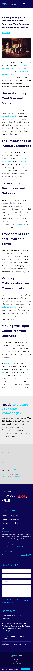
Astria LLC (8, 363)
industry (22, 162)
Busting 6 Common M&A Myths (14, 644)
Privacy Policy (5, 476)
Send (26, 600)
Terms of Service (15, 476)
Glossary (16, 666)
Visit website (25, 669)
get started (8, 470)
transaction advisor (10, 116)
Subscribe (25, 555)
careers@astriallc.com (19, 547)
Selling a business (9, 307)
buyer (18, 224)
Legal (16, 661)
